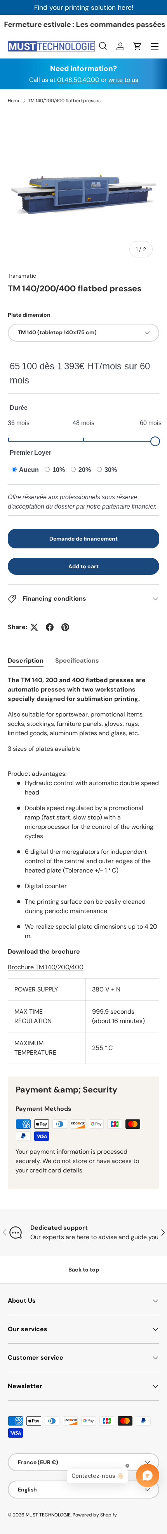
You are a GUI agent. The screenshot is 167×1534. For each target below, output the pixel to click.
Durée (19, 407)
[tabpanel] (83, 870)
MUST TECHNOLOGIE (48, 1515)
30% (110, 469)
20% (84, 469)
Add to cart (83, 566)
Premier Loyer (30, 452)
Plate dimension (29, 314)
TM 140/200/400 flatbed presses (64, 101)
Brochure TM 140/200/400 (46, 967)
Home (14, 101)
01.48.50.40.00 (78, 80)
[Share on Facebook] (49, 627)
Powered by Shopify (95, 1515)
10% (58, 469)
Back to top (83, 1269)
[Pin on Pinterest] (65, 627)
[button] (137, 46)
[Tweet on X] (34, 627)
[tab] (25, 660)
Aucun (28, 469)
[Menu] (154, 46)
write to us (123, 80)
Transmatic (22, 275)
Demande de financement (83, 538)
